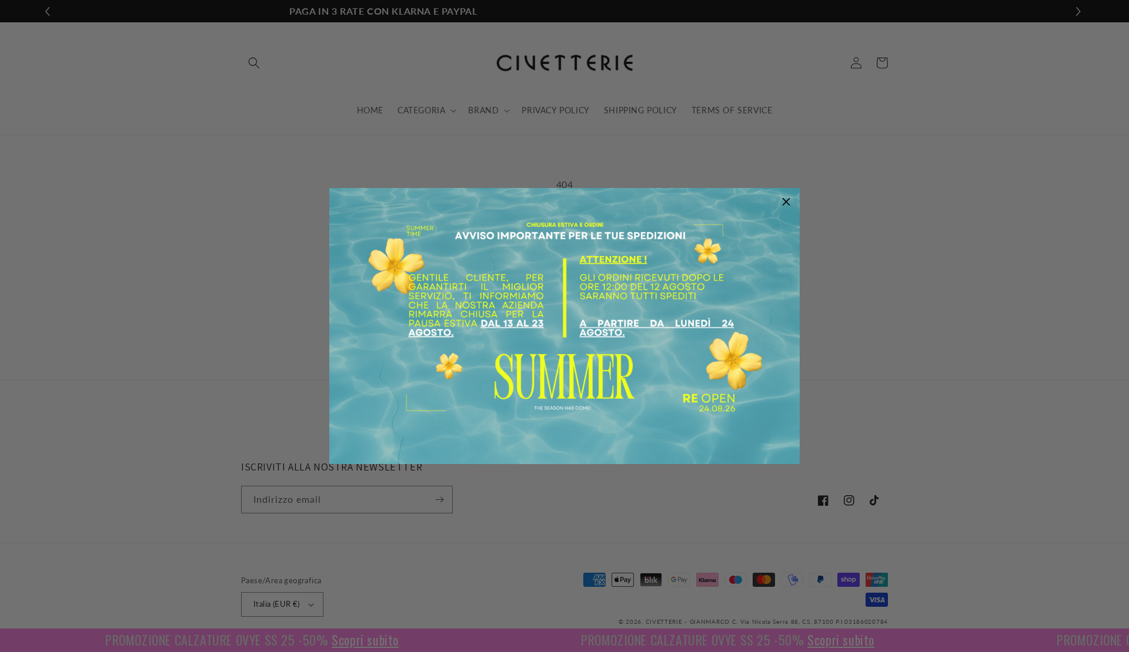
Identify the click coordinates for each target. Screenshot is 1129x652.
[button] (786, 201)
